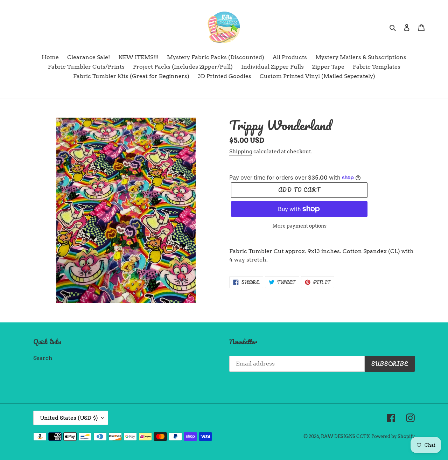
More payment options (299, 226)
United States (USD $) (69, 417)
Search (42, 358)
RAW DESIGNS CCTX (345, 436)
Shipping (240, 151)
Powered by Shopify (393, 436)
